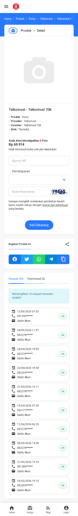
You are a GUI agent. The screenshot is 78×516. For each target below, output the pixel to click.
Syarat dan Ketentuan (55, 205)
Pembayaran (21, 171)
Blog (48, 512)
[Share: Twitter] (27, 259)
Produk (20, 18)
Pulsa (32, 18)
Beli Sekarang (39, 225)
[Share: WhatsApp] (39, 259)
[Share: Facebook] (15, 259)
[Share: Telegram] (51, 259)
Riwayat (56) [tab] (16, 278)
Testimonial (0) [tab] (36, 278)
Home (12, 512)
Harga (30, 512)
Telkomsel (46, 18)
